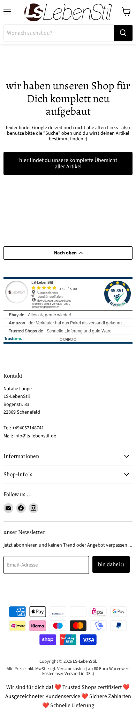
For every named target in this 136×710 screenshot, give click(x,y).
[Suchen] (123, 33)
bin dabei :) (111, 564)
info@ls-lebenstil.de (35, 436)
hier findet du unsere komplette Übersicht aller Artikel (68, 163)
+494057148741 (28, 427)
